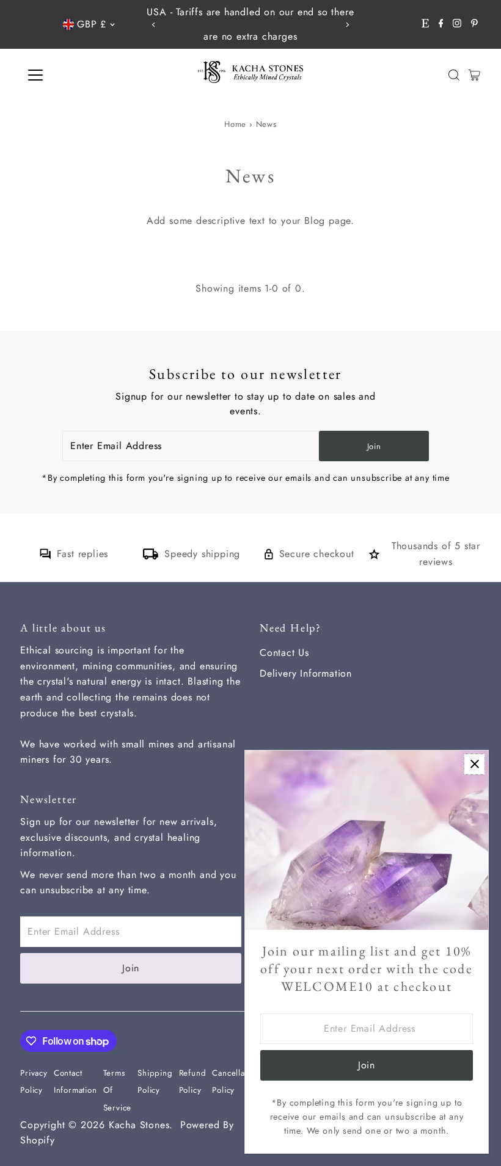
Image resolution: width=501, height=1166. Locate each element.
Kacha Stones (139, 1125)
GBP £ (91, 24)
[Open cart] (474, 75)
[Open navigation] (74, 75)
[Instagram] (457, 24)
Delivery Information (306, 673)
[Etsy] (425, 24)
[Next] (347, 24)
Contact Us (284, 653)
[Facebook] (441, 24)
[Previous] (153, 24)
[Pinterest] (474, 24)
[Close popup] (474, 764)
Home (235, 124)
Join (374, 446)
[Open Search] (453, 75)
